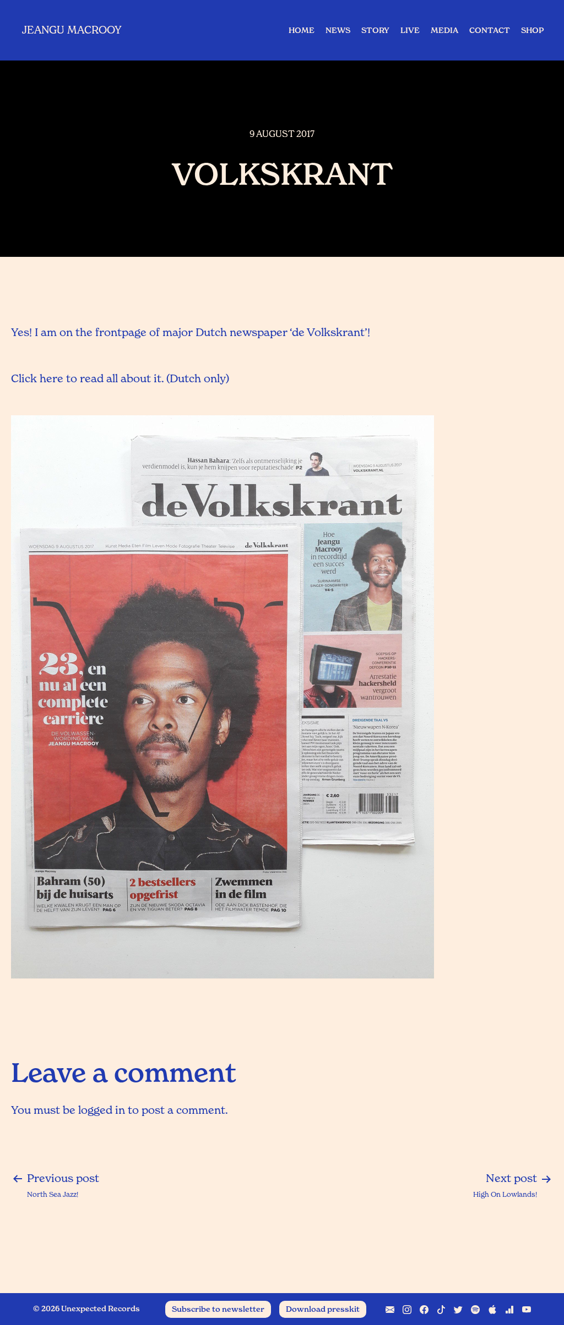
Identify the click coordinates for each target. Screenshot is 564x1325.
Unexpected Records (100, 1308)
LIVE (410, 30)
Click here (37, 378)
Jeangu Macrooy (72, 30)
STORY (375, 30)
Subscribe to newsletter (218, 1309)
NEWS (338, 30)
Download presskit (323, 1309)
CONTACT (489, 30)
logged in (101, 1110)
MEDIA (444, 30)
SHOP (532, 30)
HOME (301, 30)
